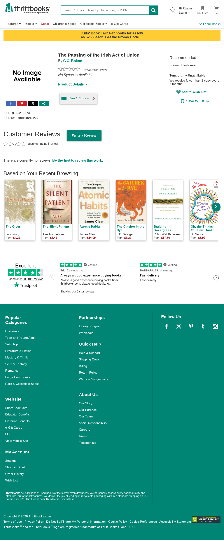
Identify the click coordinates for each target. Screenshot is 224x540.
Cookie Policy (117, 521)
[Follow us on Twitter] (178, 326)
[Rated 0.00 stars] (69, 70)
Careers (84, 429)
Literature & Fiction (18, 351)
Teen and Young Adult (20, 337)
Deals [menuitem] (45, 23)
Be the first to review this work (77, 160)
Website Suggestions (93, 379)
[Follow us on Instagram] (215, 326)
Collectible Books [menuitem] (92, 23)
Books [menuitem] (29, 23)
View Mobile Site (16, 440)
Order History (14, 474)
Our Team (86, 416)
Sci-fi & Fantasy (16, 364)
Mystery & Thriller (17, 357)
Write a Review (84, 135)
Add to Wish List (194, 92)
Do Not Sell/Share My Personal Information (76, 521)
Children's (12, 331)
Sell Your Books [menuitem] (209, 24)
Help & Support (89, 353)
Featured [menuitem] (12, 23)
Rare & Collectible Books (22, 383)
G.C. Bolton (72, 61)
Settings (10, 460)
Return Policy (88, 372)
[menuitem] (185, 9)
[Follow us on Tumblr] (203, 326)
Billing (83, 366)
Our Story (85, 403)
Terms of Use (13, 521)
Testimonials (87, 442)
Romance (12, 370)
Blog (8, 434)
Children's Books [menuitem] (64, 23)
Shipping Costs (89, 359)
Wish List (11, 480)
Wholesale (86, 333)
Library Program (90, 326)
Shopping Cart (15, 467)
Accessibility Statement (175, 521)
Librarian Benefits (17, 421)
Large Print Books (17, 377)
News (83, 436)
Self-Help (11, 344)
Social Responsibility (93, 423)
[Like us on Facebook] (166, 326)
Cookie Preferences (143, 521)
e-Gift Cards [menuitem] (119, 23)
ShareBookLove (16, 408)
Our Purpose (88, 410)
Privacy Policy (34, 521)
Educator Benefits (17, 414)
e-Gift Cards (13, 427)
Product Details (71, 84)
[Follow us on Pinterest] (191, 326)
